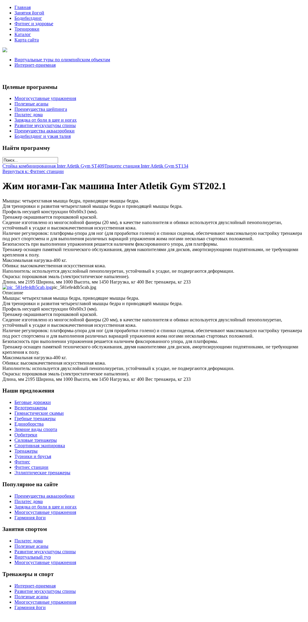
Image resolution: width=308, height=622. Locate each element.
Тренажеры (26, 451)
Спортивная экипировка (39, 445)
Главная (22, 7)
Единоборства (29, 423)
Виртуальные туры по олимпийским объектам (62, 59)
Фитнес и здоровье (33, 23)
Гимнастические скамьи (39, 413)
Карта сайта (26, 39)
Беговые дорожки (32, 402)
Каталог (22, 34)
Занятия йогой (29, 12)
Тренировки (26, 29)
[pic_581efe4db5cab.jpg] (27, 287)
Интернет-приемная (35, 65)
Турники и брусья (32, 456)
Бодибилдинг (28, 18)
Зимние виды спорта (35, 429)
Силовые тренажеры (35, 440)
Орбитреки (25, 434)
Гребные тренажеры (35, 418)
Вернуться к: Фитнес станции (33, 171)
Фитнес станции (31, 467)
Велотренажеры (30, 407)
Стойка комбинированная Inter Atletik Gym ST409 (53, 165)
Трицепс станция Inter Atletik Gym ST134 (146, 165)
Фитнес (22, 461)
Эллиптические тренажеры (42, 472)
